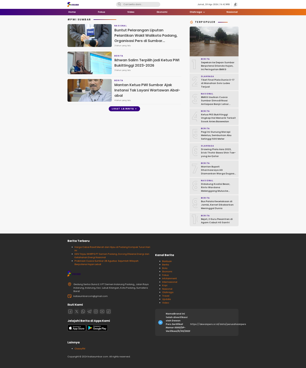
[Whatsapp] (83, 311)
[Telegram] (89, 311)
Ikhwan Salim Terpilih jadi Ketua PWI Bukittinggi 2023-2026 (146, 63)
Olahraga (167, 292)
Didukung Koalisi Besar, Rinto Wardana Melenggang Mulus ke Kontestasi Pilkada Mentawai (215, 191)
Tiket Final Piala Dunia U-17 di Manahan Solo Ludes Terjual (217, 83)
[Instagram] (96, 311)
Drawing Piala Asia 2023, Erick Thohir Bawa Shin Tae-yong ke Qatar (218, 153)
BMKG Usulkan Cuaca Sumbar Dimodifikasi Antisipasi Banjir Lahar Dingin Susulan (215, 102)
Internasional (169, 282)
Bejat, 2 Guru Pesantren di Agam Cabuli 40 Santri (217, 220)
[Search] (119, 4)
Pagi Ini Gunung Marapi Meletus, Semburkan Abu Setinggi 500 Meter (216, 135)
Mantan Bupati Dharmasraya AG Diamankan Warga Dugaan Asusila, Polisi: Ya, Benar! (218, 172)
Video (165, 302)
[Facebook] (70, 311)
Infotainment (169, 278)
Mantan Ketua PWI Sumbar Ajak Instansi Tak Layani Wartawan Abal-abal (147, 90)
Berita (165, 264)
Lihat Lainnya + (124, 108)
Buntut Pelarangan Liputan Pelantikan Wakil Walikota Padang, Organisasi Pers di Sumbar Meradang (145, 38)
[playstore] (97, 330)
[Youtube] (102, 311)
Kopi (164, 285)
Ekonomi (167, 271)
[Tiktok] (108, 311)
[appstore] (76, 330)
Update (166, 299)
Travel (165, 295)
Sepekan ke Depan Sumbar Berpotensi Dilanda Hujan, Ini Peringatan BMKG (217, 66)
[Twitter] (77, 311)
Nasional (167, 289)
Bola (164, 268)
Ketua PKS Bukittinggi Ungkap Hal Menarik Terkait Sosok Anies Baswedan (218, 118)
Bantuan (167, 261)
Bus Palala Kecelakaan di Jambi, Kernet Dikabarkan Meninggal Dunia (217, 205)
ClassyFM (80, 348)
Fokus (165, 275)
